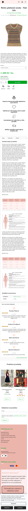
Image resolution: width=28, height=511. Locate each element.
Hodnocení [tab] (10, 138)
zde (13, 500)
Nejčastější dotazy (5, 432)
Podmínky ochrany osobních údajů (8, 435)
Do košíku (18, 82)
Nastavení (13, 503)
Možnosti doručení (4, 77)
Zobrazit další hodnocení (22, 357)
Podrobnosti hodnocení (22, 15)
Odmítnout (7, 508)
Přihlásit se (5, 420)
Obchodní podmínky (5, 434)
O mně (2, 439)
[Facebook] (2, 455)
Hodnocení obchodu (5, 440)
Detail (6, 399)
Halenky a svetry (17, 296)
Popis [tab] (3, 138)
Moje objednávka (4, 442)
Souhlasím (20, 508)
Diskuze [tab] (17, 138)
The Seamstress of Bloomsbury (14, 13)
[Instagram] (5, 455)
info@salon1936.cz (5, 451)
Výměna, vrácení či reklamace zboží (8, 437)
